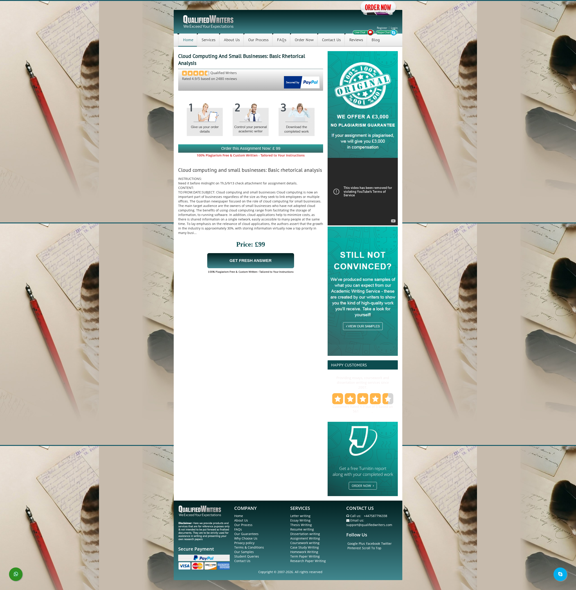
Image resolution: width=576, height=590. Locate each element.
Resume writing (302, 529)
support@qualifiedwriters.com (369, 525)
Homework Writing (304, 552)
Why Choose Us (245, 538)
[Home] (209, 21)
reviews (366, 411)
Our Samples (244, 552)
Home (188, 39)
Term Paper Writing (305, 556)
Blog (375, 39)
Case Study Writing (304, 547)
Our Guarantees (246, 534)
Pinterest (354, 548)
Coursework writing (305, 543)
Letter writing (300, 516)
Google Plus (356, 543)
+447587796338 (375, 516)
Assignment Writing (305, 538)
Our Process (258, 39)
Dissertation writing (305, 534)
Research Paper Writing (308, 561)
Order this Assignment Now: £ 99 (250, 148)
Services (209, 39)
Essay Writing (300, 520)
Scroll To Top (371, 548)
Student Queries (246, 556)
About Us (232, 39)
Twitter (386, 543)
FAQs (281, 39)
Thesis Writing (301, 525)
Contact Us (331, 39)
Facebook (373, 543)
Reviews (356, 39)
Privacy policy (244, 543)
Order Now (304, 39)
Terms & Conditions (249, 547)
